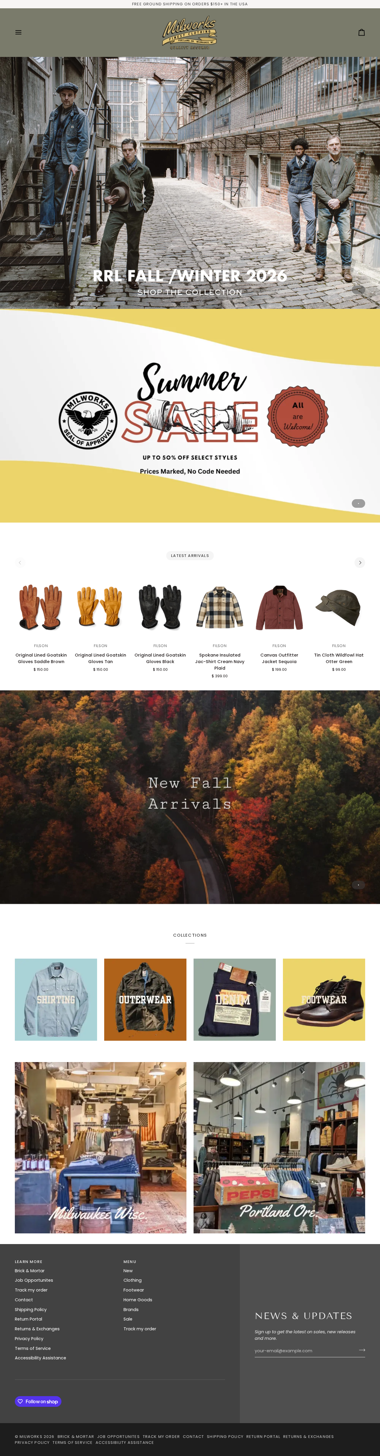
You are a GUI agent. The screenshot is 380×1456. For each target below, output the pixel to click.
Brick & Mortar (30, 1271)
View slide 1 (358, 289)
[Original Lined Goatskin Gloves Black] (160, 608)
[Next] (359, 562)
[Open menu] (24, 32)
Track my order (31, 1290)
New (128, 1271)
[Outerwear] (145, 1000)
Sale (128, 1319)
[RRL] (190, 183)
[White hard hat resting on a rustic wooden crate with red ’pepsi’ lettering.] (279, 1147)
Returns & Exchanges (37, 1329)
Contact (24, 1300)
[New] (190, 797)
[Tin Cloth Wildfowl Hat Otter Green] (339, 608)
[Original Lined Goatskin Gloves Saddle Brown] (41, 608)
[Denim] (235, 1000)
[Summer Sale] (190, 416)
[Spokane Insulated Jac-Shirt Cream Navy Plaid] (220, 608)
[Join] (360, 1350)
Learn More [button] (28, 1262)
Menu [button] (130, 1262)
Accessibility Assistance (40, 1358)
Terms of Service (33, 1348)
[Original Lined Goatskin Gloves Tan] (101, 608)
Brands (131, 1310)
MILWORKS (31, 1436)
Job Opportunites (34, 1280)
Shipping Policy (31, 1310)
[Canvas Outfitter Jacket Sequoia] (279, 608)
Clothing (133, 1280)
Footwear (134, 1290)
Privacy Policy (29, 1339)
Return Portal (28, 1319)
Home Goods (138, 1300)
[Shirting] (56, 1000)
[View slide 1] (190, 183)
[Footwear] (324, 1000)
